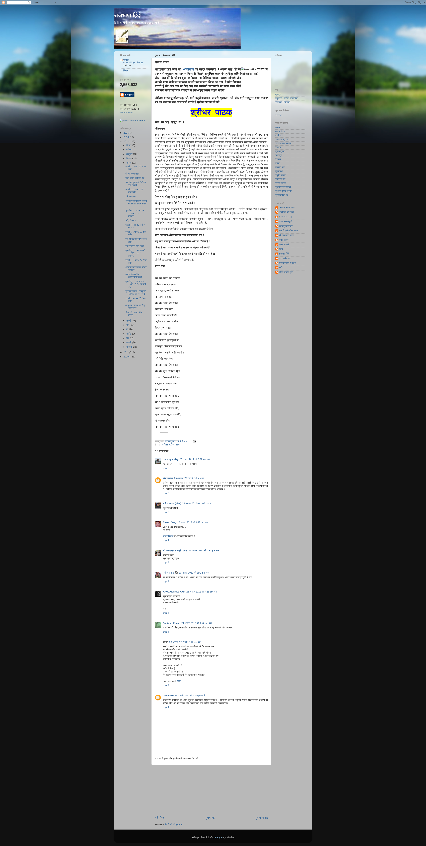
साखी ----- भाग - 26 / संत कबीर (134, 190)
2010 (126, 356)
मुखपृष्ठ (278, 94)
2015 (126, 133)
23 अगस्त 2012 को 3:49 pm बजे (192, 522)
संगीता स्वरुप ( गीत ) (172, 503)
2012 (126, 141)
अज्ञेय (277, 127)
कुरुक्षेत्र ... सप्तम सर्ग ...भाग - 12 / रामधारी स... (135, 284)
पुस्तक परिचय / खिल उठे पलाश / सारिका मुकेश (135, 292)
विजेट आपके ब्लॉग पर (126, 112)
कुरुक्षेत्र (278, 115)
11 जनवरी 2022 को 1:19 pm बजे (190, 695)
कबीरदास (279, 135)
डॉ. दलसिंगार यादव (286, 235)
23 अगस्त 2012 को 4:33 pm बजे (204, 550)
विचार (125, 70)
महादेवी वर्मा (280, 167)
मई (127, 329)
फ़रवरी (129, 342)
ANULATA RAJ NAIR (174, 592)
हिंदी (179, 681)
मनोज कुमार (170, 441)
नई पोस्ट (159, 817)
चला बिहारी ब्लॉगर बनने (288, 230)
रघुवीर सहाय (280, 175)
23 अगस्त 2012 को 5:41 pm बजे (194, 573)
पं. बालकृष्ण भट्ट (132, 173)
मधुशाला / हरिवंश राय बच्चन (286, 98)
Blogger (218, 837)
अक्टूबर (129, 154)
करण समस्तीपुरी (285, 221)
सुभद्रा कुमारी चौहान (283, 191)
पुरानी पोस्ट (262, 817)
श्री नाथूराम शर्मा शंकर (134, 246)
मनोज (125, 60)
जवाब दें (166, 468)
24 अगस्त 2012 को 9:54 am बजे (196, 623)
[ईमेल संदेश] (194, 441)
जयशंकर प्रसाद (282, 139)
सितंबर (129, 158)
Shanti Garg (169, 522)
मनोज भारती (284, 244)
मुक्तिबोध (279, 171)
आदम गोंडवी (280, 131)
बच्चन (277, 163)
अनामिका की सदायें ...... (289, 212)
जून (128, 325)
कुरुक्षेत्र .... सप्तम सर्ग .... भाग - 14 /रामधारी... (134, 213)
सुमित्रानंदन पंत (281, 195)
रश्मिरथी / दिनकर (282, 102)
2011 (126, 352)
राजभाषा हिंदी (127, 15)
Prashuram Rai (287, 207)
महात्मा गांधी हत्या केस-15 (133, 62)
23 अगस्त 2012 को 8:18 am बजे (189, 478)
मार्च (128, 338)
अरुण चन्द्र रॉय (285, 217)
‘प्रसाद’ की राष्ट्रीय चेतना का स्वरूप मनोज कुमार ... (136, 204)
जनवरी (129, 347)
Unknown (168, 695)
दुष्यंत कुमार (280, 151)
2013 (126, 137)
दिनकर (278, 147)
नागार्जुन (278, 155)
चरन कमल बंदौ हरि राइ (134, 178)
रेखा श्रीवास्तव (285, 258)
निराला (278, 159)
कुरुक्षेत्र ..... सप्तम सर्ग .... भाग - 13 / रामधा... (135, 253)
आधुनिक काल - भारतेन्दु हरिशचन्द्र (135, 306)
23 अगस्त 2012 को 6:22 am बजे (195, 459)
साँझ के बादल (130, 220)
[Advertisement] (211, 790)
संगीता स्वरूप (280, 183)
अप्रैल (129, 334)
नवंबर (128, 149)
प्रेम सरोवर (168, 478)
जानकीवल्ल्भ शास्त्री (283, 143)
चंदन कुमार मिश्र (286, 226)
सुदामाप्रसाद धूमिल (283, 187)
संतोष (281, 267)
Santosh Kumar (171, 623)
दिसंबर (129, 145)
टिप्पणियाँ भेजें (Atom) (174, 824)
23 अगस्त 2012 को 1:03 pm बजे (197, 503)
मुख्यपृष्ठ (210, 817)
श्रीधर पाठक (174, 444)
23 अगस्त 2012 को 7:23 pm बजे (201, 592)
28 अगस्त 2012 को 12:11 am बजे (185, 642)
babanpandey (171, 459)
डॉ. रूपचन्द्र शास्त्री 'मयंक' (175, 550)
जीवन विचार (168, 536)
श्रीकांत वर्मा (280, 179)
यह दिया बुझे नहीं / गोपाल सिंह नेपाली (135, 183)
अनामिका (188, 69)
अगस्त (129, 163)
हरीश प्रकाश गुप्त (286, 272)
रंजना (281, 249)
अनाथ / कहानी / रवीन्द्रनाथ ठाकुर (133, 275)
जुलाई (129, 320)
